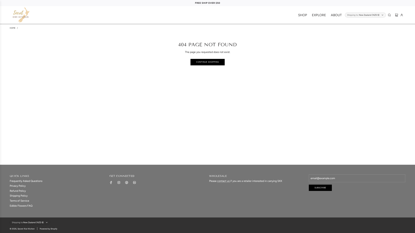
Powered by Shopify (48, 229)
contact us (223, 181)
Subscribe (320, 188)
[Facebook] (111, 182)
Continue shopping (207, 62)
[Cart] (396, 15)
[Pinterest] (126, 182)
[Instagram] (118, 182)
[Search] (389, 15)
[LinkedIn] (134, 182)
